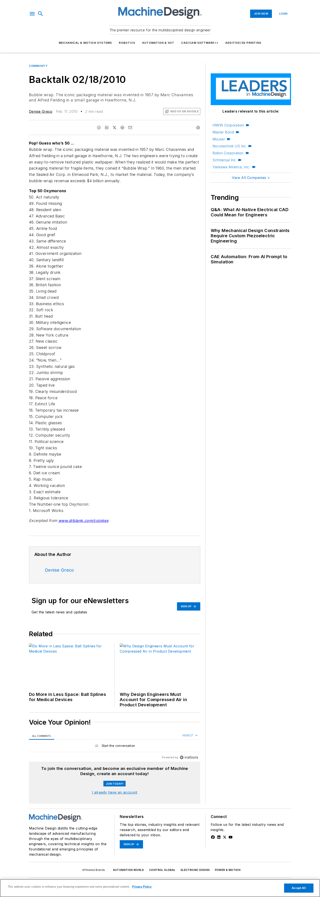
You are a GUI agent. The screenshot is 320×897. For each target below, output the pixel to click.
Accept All (299, 888)
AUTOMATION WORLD (128, 870)
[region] (114, 747)
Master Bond (223, 132)
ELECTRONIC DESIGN (195, 870)
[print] (198, 127)
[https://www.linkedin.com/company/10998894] (219, 837)
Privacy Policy (142, 886)
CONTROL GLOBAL (162, 870)
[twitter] (114, 127)
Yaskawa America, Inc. (231, 167)
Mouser (218, 139)
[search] (40, 13)
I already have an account (114, 792)
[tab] (41, 735)
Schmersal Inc (224, 160)
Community (38, 65)
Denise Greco (40, 111)
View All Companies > (251, 177)
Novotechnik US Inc (229, 146)
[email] (130, 127)
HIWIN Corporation (228, 125)
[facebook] (99, 127)
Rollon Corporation (228, 153)
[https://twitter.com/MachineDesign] (224, 837)
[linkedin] (106, 127)
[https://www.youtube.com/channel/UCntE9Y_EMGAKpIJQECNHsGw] (230, 837)
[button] (32, 13)
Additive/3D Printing (243, 42)
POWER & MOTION (228, 870)
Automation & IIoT (158, 42)
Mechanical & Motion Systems (85, 42)
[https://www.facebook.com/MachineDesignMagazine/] (213, 837)
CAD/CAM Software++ (199, 42)
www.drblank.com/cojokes (83, 520)
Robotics (127, 42)
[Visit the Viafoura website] (189, 757)
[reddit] (122, 127)
